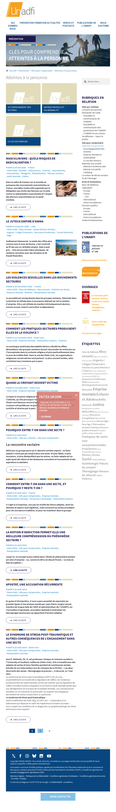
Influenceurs (34, 170)
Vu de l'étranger (89, 178)
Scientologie (90, 463)
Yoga (9, 235)
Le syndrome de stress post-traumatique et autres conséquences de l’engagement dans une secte (40, 638)
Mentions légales (17, 776)
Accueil (12, 70)
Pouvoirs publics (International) (94, 431)
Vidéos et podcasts (68, 24)
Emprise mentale (15, 292)
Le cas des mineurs (92, 160)
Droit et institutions (91, 181)
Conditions (68, 782)
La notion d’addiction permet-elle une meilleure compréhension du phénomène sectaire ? (38, 536)
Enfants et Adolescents (95, 397)
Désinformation (93, 382)
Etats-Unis (39, 337)
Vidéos (25, 176)
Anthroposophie (87, 361)
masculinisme (58, 170)
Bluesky (34, 756)
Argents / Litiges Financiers (20, 232)
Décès (85, 382)
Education (87, 389)
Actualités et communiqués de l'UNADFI (91, 118)
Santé (87, 458)
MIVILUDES (88, 411)
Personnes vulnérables (40, 498)
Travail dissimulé (65, 232)
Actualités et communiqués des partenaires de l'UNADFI (94, 127)
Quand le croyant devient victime (32, 383)
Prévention (26, 23)
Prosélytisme (89, 448)
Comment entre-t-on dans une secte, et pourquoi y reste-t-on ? (36, 486)
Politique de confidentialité (37, 776)
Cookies (23, 778)
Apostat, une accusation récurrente (34, 584)
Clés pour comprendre (41, 70)
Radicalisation (39, 173)
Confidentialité (56, 782)
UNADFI (99, 475)
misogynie (25, 173)
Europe (86, 190)
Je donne (46, 416)
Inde (33, 226)
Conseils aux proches (92, 109)
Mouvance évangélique (91, 416)
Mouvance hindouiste (44, 232)
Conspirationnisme (100, 374)
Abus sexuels (25, 229)
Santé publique (99, 459)
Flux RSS (14, 778)
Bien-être (94, 371)
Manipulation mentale (44, 292)
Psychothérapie (88, 452)
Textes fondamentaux (92, 220)
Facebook (20, 756)
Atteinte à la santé (90, 367)
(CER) (41, 772)
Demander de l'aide (91, 112)
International (89, 199)
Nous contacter (60, 796)
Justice (98, 404)
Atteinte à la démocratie (94, 166)
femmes (23, 170)
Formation (40, 23)
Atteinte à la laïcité (92, 169)
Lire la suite (19, 207)
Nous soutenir (103, 24)
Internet (46, 170)
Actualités (53, 23)
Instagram (27, 756)
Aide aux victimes (27, 437)
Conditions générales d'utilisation (64, 776)
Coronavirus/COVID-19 (90, 376)
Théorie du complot (95, 465)
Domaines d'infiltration (94, 379)
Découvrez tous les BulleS (94, 260)
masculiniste (13, 173)
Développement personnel (95, 384)
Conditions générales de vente (92, 776)
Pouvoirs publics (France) (95, 429)
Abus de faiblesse (27, 289)
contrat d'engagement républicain (24, 772)
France (31, 167)
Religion (98, 452)
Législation (87, 187)
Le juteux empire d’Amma (24, 221)
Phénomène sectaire (47, 340)
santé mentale (13, 176)
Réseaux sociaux (55, 173)
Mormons (98, 412)
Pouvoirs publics (90, 205)
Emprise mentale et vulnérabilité (92, 156)
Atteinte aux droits (60, 289)
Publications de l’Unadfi (86, 24)
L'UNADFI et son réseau (94, 133)
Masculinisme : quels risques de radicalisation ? (30, 160)
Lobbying (87, 172)
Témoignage (90, 471)
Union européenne (92, 202)
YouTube (49, 755)
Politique (95, 427)
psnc (99, 449)
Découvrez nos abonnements (91, 272)
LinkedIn (41, 756)
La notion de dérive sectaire (95, 175)
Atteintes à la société (91, 163)
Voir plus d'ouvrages (92, 333)
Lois (87, 196)
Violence (62, 340)
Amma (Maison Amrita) (44, 229)
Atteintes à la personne (93, 145)
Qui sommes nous (13, 26)
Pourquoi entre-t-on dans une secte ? (35, 430)
